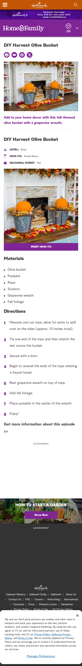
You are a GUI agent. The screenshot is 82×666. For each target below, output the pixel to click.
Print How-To (41, 247)
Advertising (53, 599)
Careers (38, 599)
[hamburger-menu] (5, 4)
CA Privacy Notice (62, 609)
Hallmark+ (56, 594)
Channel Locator (48, 604)
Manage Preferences (41, 656)
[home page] (39, 5)
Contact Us (14, 599)
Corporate (18, 604)
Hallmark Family (38, 594)
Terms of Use (40, 609)
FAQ (27, 599)
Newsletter (67, 604)
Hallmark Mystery (15, 594)
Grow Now (41, 515)
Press (31, 604)
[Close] (77, 615)
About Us (71, 594)
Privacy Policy (21, 609)
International (71, 599)
